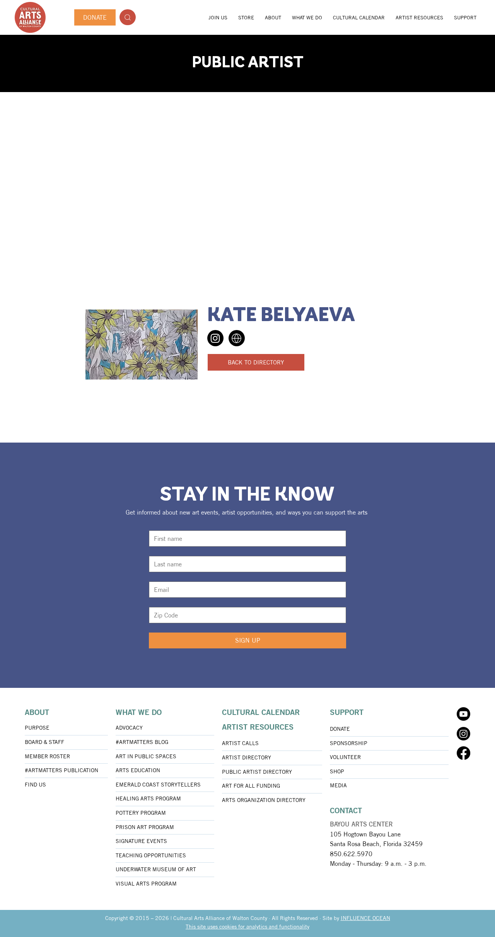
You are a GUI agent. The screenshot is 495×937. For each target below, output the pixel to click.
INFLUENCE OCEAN (365, 918)
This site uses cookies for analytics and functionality (247, 926)
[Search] (127, 17)
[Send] (215, 338)
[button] (273, 17)
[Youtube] (463, 714)
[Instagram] (463, 733)
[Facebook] (463, 753)
